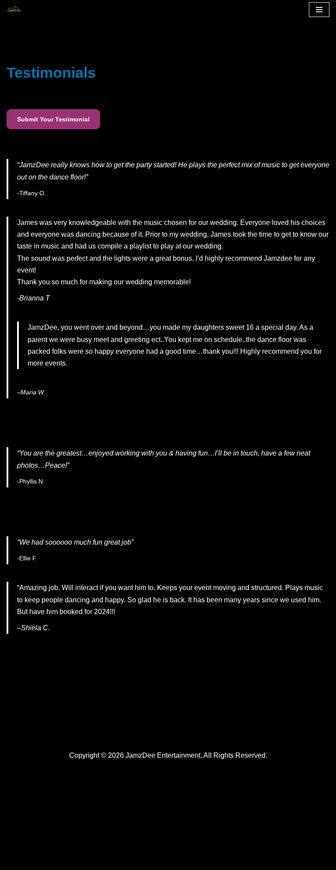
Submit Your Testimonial (53, 119)
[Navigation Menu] (319, 9)
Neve (15, 860)
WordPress (84, 860)
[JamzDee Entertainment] (16, 9)
